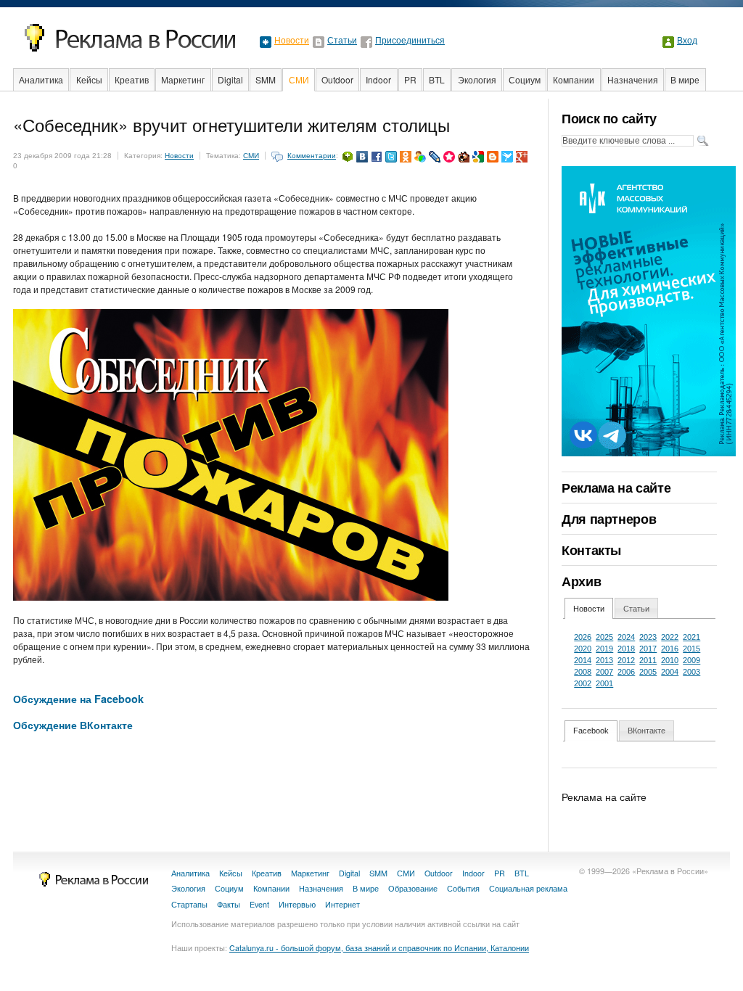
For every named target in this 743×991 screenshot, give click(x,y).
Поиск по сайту (609, 118)
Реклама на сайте (616, 487)
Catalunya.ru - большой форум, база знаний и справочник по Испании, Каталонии (379, 947)
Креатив (132, 79)
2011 (648, 660)
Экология (477, 79)
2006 (626, 671)
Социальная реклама (528, 888)
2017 (648, 648)
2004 (669, 671)
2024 (626, 637)
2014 (582, 660)
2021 (691, 637)
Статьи (342, 41)
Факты (228, 904)
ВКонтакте (646, 730)
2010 (669, 660)
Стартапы (189, 904)
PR (410, 79)
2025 (604, 637)
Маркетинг (183, 79)
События (463, 888)
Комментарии (311, 156)
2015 (691, 648)
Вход (687, 41)
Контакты (591, 549)
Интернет (342, 904)
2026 (582, 637)
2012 (626, 660)
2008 (582, 671)
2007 (604, 671)
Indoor (378, 79)
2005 (648, 671)
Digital (230, 79)
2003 (691, 671)
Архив (581, 581)
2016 (669, 648)
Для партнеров (609, 518)
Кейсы (89, 79)
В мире (684, 79)
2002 (582, 683)
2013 (604, 660)
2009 (691, 660)
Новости (291, 41)
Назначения (632, 79)
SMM (265, 79)
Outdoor (337, 79)
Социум (525, 79)
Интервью (297, 904)
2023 (648, 637)
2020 (582, 648)
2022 (669, 637)
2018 (626, 648)
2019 (604, 648)
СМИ (299, 79)
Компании (573, 79)
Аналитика (41, 79)
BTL (437, 79)
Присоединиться (410, 41)
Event (259, 904)
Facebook (591, 730)
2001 (604, 683)
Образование (413, 888)
